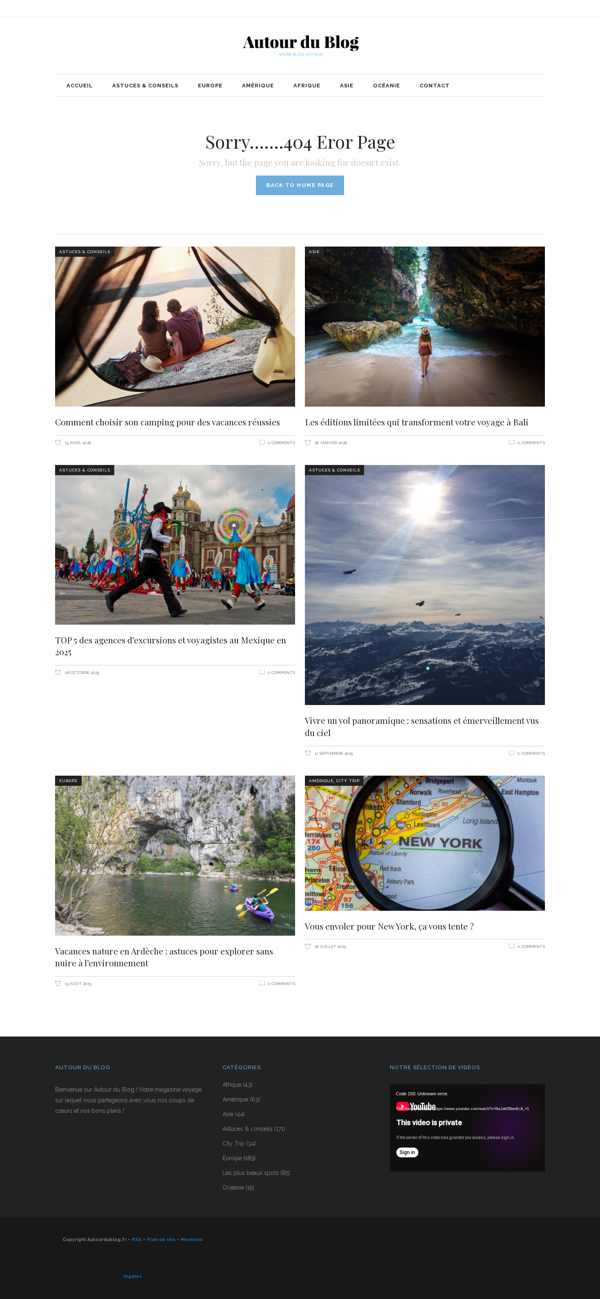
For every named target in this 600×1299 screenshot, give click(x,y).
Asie (314, 251)
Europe (68, 781)
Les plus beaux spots (250, 1173)
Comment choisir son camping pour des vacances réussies (167, 421)
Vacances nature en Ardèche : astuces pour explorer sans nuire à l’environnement (164, 957)
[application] (467, 1128)
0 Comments (281, 442)
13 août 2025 (77, 983)
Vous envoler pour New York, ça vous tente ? (389, 926)
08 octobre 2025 (81, 672)
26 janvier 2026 (330, 442)
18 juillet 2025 (329, 946)
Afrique (231, 1084)
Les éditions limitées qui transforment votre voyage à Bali (417, 421)
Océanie (233, 1187)
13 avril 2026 (77, 442)
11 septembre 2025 (333, 753)
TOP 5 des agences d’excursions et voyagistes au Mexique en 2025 (170, 646)
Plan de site (161, 1239)
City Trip (348, 781)
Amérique (321, 781)
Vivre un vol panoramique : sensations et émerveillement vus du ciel (422, 726)
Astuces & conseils (84, 251)
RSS (137, 1239)
